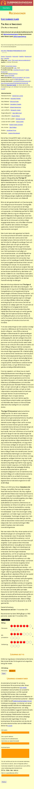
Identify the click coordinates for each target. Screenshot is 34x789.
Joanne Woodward (14, 133)
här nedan (23, 688)
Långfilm (6, 58)
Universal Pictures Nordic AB (21, 81)
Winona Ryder (14, 101)
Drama (3, 56)
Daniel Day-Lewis (17, 96)
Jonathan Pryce (11, 130)
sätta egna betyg (19, 36)
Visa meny (6, 8)
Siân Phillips (13, 127)
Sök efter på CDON (13, 50)
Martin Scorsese (9, 75)
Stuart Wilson (16, 116)
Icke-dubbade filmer (10, 18)
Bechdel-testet (11, 85)
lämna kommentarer (10, 34)
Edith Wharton (19, 79)
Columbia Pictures (18, 70)
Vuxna (9, 60)
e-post (3, 89)
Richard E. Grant (15, 110)
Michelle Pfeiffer (16, 98)
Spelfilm (21, 56)
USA (15, 68)
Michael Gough (20, 119)
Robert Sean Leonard (16, 124)
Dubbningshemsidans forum (22, 701)
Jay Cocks (26, 77)
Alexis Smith (20, 121)
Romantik (8, 56)
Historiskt (15, 56)
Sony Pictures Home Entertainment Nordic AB (14, 83)
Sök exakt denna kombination (21, 60)
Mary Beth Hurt (17, 113)
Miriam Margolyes (15, 107)
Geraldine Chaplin (15, 104)
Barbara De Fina (12, 73)
